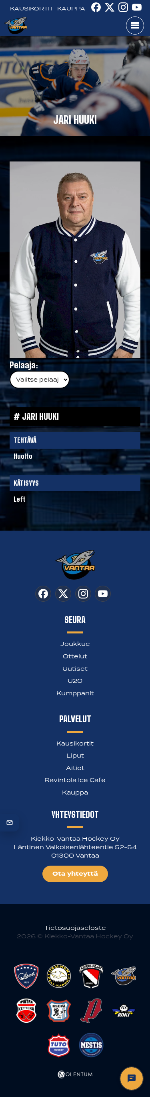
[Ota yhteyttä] (9, 822)
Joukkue (75, 644)
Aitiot (75, 768)
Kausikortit (75, 743)
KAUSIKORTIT (32, 8)
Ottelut (75, 656)
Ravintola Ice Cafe (75, 780)
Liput (75, 755)
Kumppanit (75, 693)
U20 (75, 680)
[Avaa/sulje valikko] (135, 25)
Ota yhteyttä (75, 874)
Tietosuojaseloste (75, 928)
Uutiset (75, 668)
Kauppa (75, 792)
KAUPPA (71, 8)
